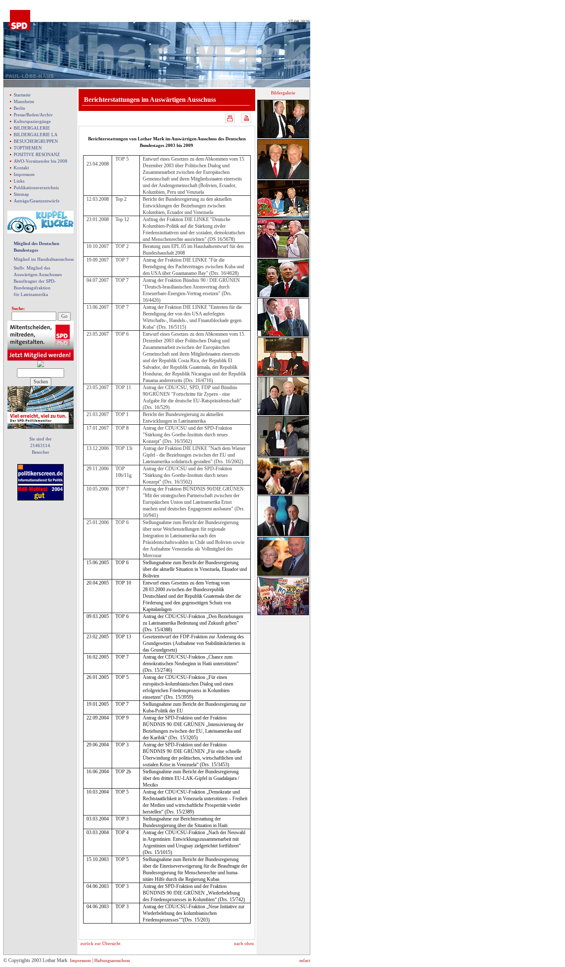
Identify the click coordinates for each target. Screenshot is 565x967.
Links (19, 180)
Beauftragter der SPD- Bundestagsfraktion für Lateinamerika (35, 288)
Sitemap (21, 194)
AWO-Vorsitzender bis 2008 (40, 161)
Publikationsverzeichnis (36, 187)
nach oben (244, 943)
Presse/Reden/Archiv (33, 114)
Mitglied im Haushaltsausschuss (44, 259)
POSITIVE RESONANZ (37, 154)
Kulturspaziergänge (32, 121)
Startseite (22, 94)
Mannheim (24, 101)
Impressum (24, 174)
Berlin (19, 108)
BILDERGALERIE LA (35, 134)
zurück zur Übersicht (100, 943)
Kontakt (21, 167)
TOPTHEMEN (28, 147)
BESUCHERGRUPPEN (36, 141)
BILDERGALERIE (32, 127)
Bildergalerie (283, 92)
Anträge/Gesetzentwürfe (37, 200)
